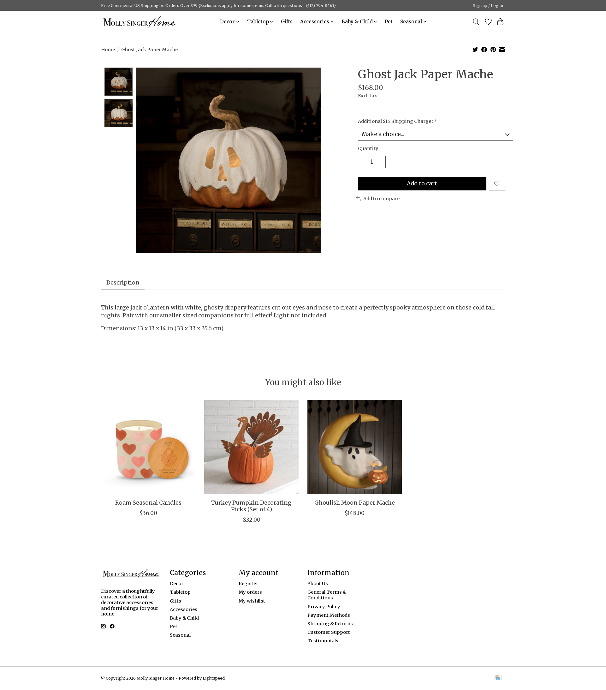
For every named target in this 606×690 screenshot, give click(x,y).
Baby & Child (184, 618)
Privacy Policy (323, 606)
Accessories (183, 609)
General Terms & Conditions (326, 595)
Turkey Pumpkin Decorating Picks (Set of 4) (251, 506)
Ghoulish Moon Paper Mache (354, 502)
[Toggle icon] (476, 21)
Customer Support (328, 632)
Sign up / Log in (488, 5)
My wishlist (252, 601)
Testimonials (322, 641)
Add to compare (381, 198)
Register (248, 583)
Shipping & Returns (330, 624)
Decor (176, 583)
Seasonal (180, 635)
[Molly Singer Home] (139, 21)
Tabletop (180, 592)
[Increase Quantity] (378, 162)
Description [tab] (123, 282)
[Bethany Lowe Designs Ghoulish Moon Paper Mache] (354, 447)
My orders (250, 592)
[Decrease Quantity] (364, 162)
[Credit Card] (498, 678)
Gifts (287, 22)
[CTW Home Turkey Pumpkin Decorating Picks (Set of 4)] (251, 447)
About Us (317, 583)
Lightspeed (214, 678)
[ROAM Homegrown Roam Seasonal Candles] (148, 447)
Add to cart (422, 183)
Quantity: (369, 148)
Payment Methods (328, 615)
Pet (389, 22)
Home (108, 49)
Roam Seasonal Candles (148, 502)
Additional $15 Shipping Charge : (397, 121)
